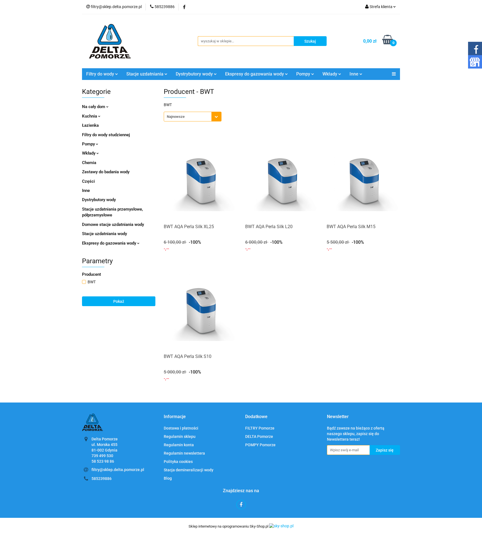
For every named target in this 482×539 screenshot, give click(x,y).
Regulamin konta (179, 445)
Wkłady (89, 153)
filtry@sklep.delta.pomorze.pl (117, 469)
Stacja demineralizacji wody (188, 470)
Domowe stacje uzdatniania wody (113, 224)
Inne (86, 190)
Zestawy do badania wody (105, 171)
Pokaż (118, 301)
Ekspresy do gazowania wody (109, 243)
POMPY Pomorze (260, 445)
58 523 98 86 (102, 461)
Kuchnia (90, 116)
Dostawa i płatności (181, 428)
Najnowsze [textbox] (176, 116)
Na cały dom (94, 106)
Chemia (89, 162)
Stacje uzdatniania (145, 74)
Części (88, 181)
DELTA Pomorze (259, 436)
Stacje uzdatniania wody (104, 233)
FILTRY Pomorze (259, 428)
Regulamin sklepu (180, 436)
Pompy (303, 74)
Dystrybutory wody (99, 199)
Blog (168, 478)
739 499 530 (102, 455)
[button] (175, 416)
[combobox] (192, 116)
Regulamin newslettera (184, 453)
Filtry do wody (100, 74)
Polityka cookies (178, 461)
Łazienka (90, 125)
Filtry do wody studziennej (106, 134)
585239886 (101, 478)
